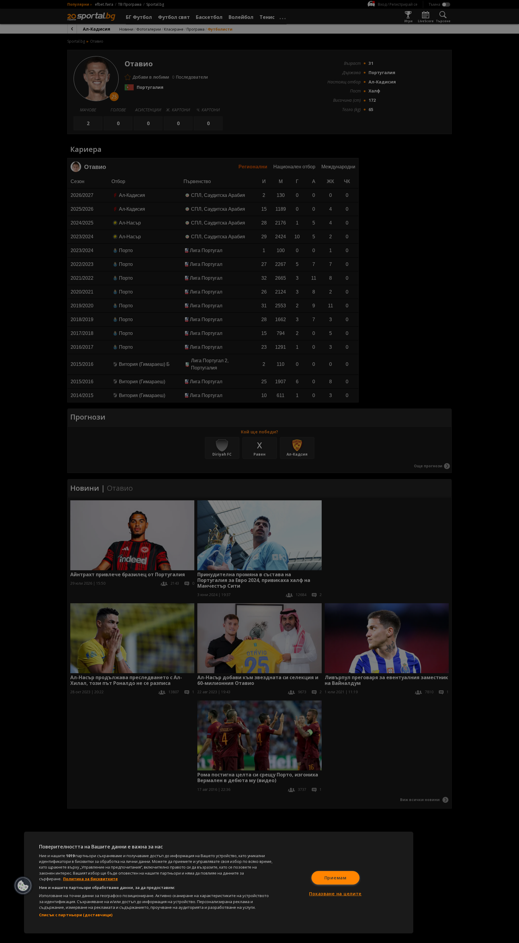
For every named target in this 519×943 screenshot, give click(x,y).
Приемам (335, 878)
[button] (23, 885)
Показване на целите (335, 893)
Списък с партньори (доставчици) (75, 914)
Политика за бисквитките (90, 878)
